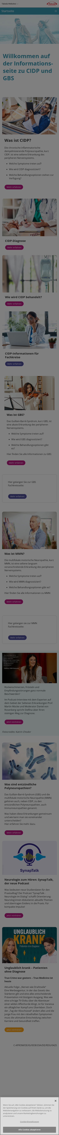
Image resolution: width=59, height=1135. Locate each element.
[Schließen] (55, 1101)
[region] (29, 1116)
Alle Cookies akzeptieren (29, 1129)
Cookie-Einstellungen (29, 1121)
